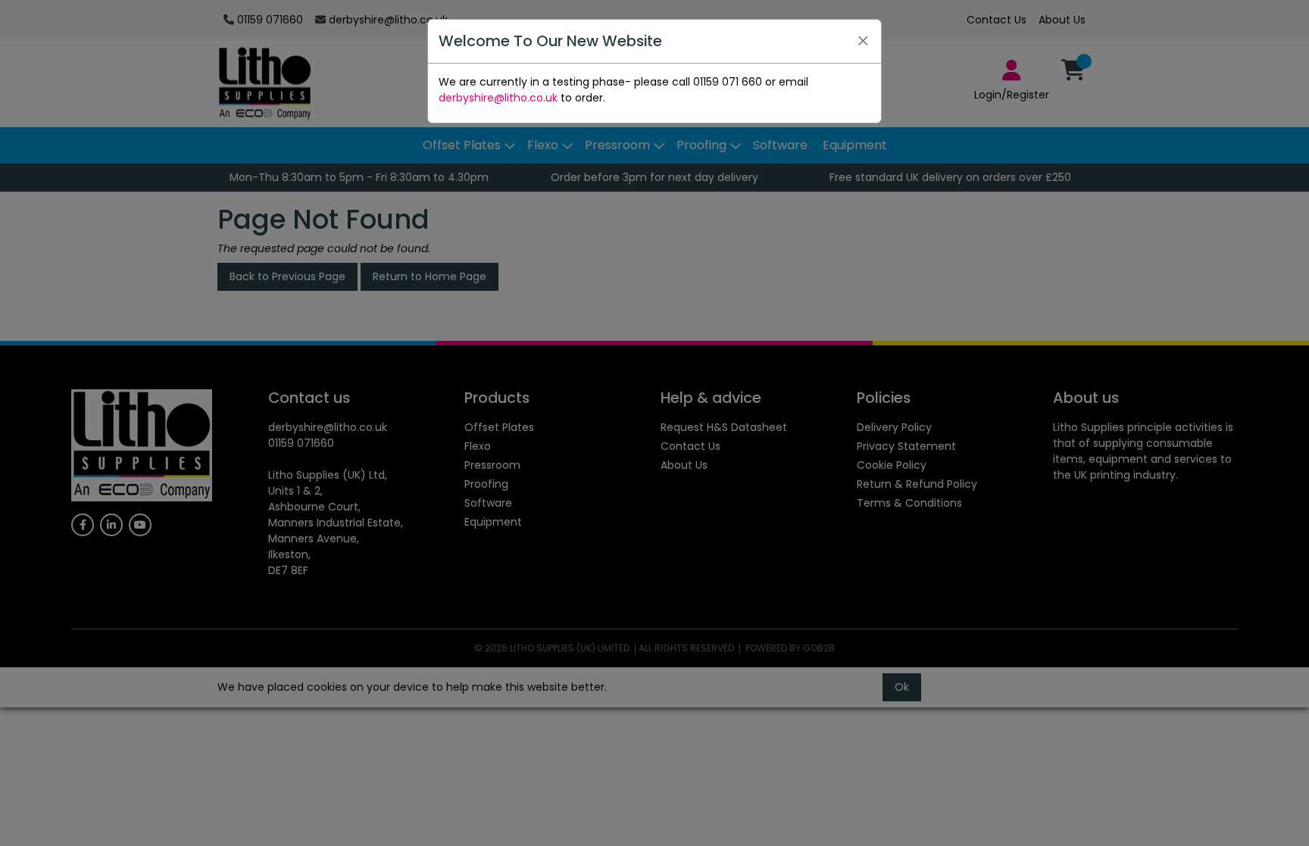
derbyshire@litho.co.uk (498, 97)
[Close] (863, 41)
